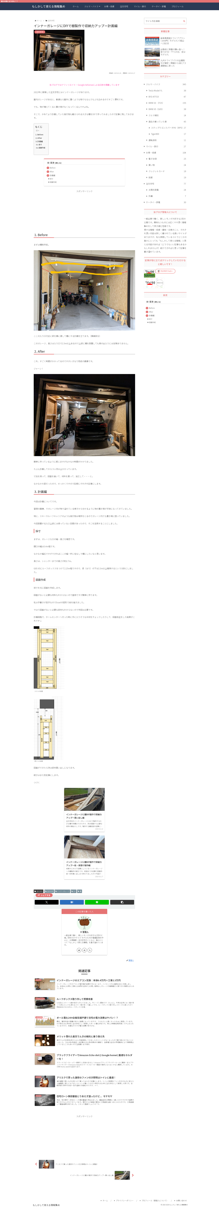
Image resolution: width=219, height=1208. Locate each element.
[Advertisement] (84, 211)
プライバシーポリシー (125, 1200)
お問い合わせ (181, 1200)
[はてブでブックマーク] (72, 902)
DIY (74, 891)
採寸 (40, 144)
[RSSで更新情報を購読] (89, 950)
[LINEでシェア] (97, 902)
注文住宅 (39, 891)
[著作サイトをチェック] (79, 950)
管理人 (86, 931)
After (39, 138)
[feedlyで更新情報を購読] (84, 950)
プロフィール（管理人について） (155, 1200)
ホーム (105, 1200)
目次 (52, 162)
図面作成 (42, 147)
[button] (122, 902)
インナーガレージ (63, 891)
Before (40, 134)
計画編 (40, 141)
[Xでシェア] (47, 902)
